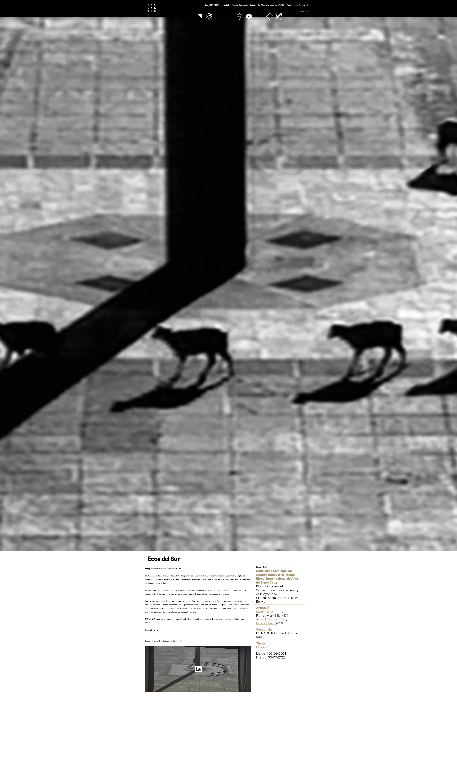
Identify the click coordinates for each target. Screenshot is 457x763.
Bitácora (253, 5)
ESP (302, 11)
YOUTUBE (281, 5)
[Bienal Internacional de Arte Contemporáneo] (156, 8)
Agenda (235, 5)
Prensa (302, 5)
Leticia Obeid (265, 623)
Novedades (226, 5)
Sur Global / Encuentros (267, 5)
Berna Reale (264, 612)
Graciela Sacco (266, 619)
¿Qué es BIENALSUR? (212, 5)
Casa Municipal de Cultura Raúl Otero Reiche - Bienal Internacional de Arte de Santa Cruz (277, 577)
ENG (306, 11)
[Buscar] (307, 5)
